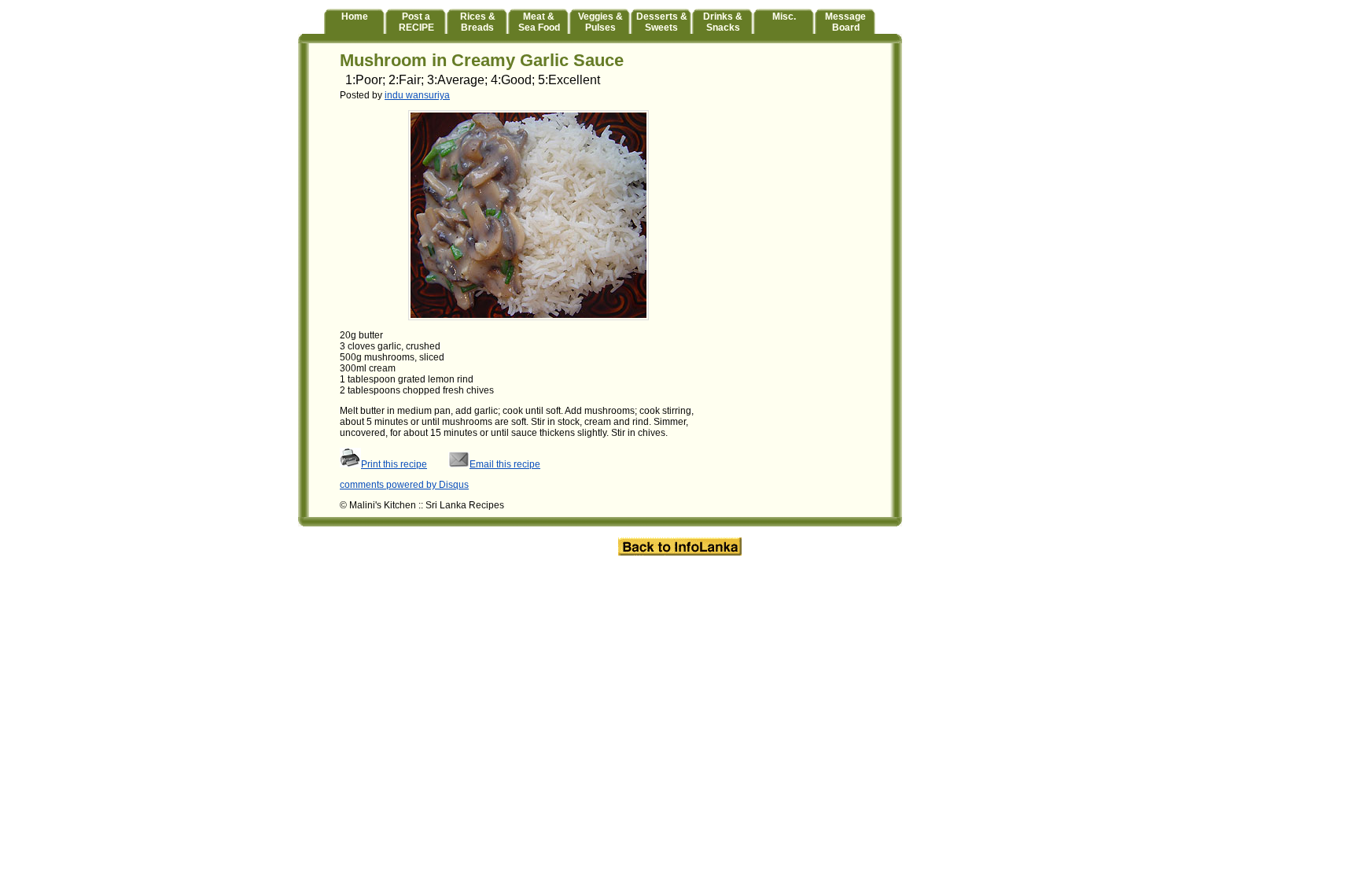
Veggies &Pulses (600, 22)
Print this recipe (394, 464)
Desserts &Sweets (661, 22)
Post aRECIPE (416, 22)
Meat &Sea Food (539, 22)
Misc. (784, 16)
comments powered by (404, 484)
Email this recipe (505, 464)
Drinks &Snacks (722, 22)
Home (354, 16)
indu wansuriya (417, 95)
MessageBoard (845, 22)
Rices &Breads (477, 22)
